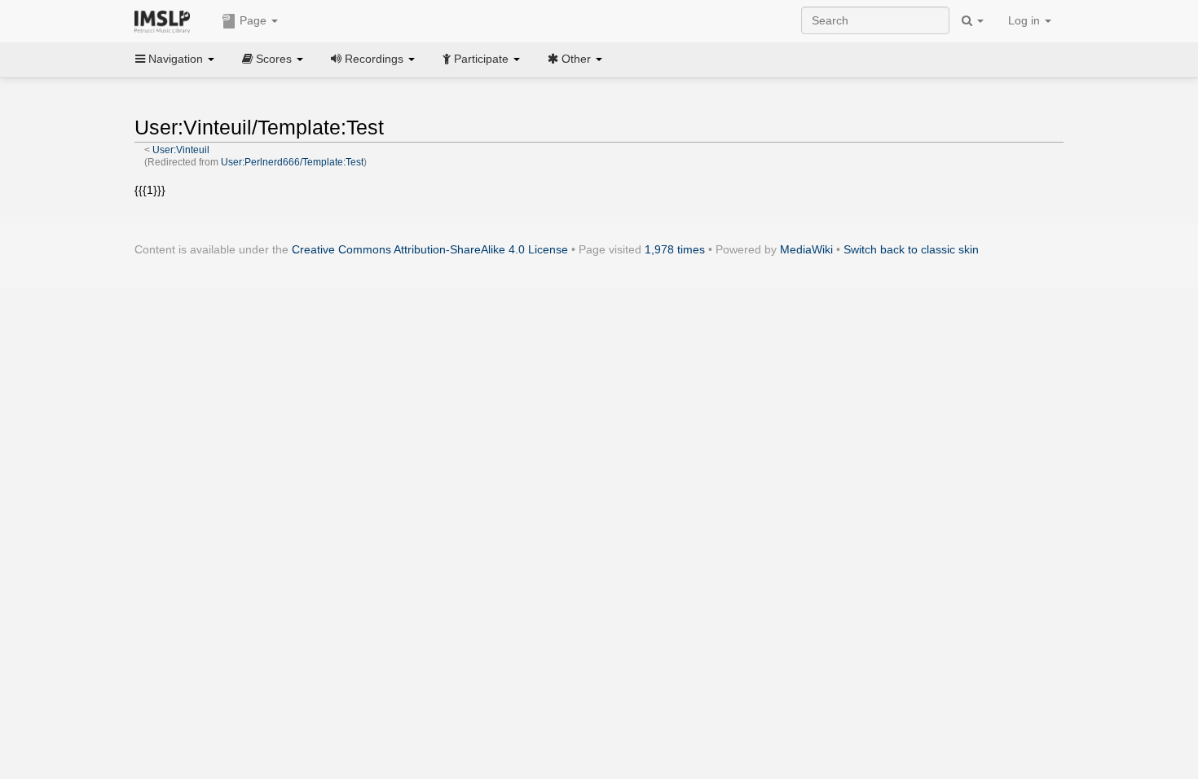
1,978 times (675, 249)
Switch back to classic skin (911, 249)
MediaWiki (806, 249)
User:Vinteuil (180, 150)
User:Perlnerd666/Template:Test (292, 162)
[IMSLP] (165, 20)
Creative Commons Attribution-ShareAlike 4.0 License (430, 249)
